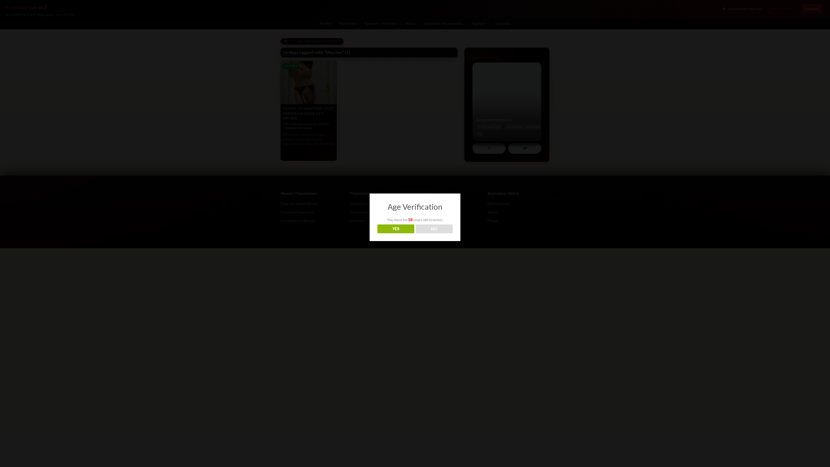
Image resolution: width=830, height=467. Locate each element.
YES (395, 228)
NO (434, 228)
